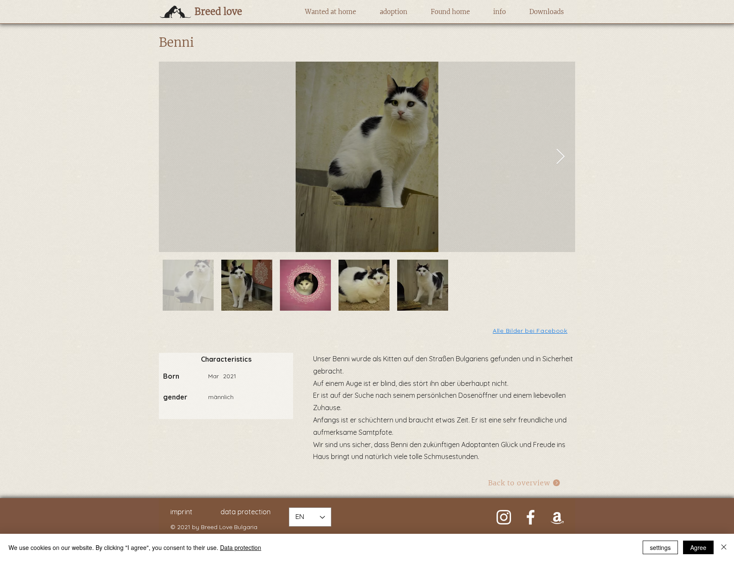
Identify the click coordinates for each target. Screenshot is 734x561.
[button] (330, 12)
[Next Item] (560, 157)
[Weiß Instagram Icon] (504, 517)
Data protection (240, 547)
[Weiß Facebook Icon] (530, 517)
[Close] (724, 547)
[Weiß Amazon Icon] (557, 517)
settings (660, 547)
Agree (698, 547)
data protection (245, 511)
